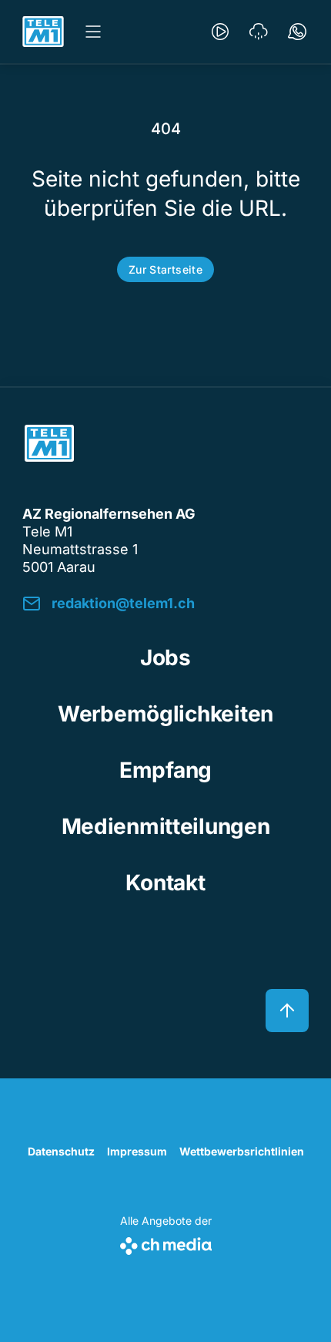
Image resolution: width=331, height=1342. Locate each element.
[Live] (220, 31)
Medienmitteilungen (166, 826)
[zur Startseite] (43, 31)
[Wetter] (258, 31)
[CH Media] (166, 1243)
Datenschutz (61, 1151)
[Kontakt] (297, 31)
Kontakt (165, 882)
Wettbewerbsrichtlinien (241, 1151)
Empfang (165, 770)
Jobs (165, 657)
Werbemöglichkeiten (165, 714)
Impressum (137, 1151)
